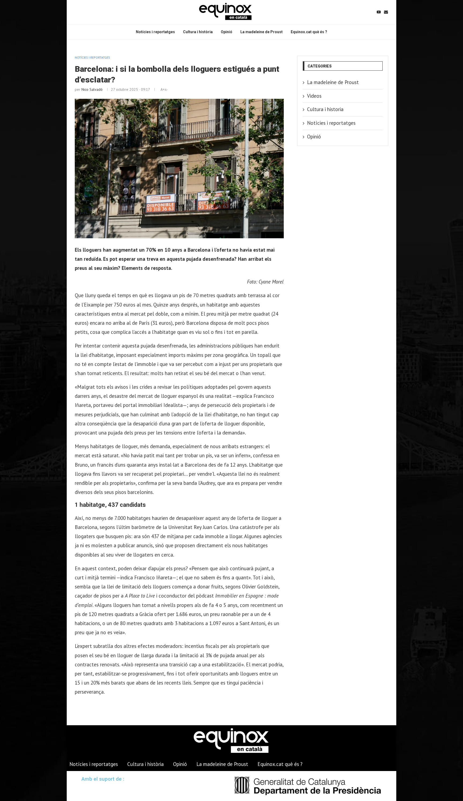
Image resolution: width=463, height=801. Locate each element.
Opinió (226, 32)
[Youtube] (378, 12)
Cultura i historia (325, 109)
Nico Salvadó (92, 89)
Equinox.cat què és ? (309, 32)
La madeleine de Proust (261, 32)
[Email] (386, 12)
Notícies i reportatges (155, 32)
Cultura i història (198, 32)
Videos (314, 96)
